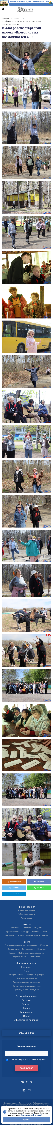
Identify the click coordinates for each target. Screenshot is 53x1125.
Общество (38, 928)
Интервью (9, 935)
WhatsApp (40, 887)
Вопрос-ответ (14, 949)
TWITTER (15, 887)
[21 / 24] (26, 755)
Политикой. (37, 1115)
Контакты (26, 967)
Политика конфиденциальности (26, 986)
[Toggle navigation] (48, 9)
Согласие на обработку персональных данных (27, 1059)
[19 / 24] (26, 685)
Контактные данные (26, 910)
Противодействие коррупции (26, 990)
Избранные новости (26, 914)
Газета (26, 941)
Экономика (15, 928)
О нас (27, 971)
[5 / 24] (26, 197)
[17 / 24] (26, 615)
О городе (29, 974)
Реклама (26, 1000)
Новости (26, 924)
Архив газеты (26, 918)
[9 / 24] (26, 337)
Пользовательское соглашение (26, 982)
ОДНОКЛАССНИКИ (15, 881)
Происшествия (12, 931)
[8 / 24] (26, 302)
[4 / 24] (26, 162)
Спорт (44, 931)
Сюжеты (20, 935)
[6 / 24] (26, 232)
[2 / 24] (26, 93)
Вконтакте (41, 881)
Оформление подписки (26, 1020)
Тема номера (34, 957)
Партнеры (39, 974)
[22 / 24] (26, 789)
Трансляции (26, 1012)
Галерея (26, 1004)
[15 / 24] (26, 546)
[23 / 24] (26, 824)
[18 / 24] (26, 650)
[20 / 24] (26, 720)
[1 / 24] (26, 58)
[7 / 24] (26, 267)
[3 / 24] (26, 127)
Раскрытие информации (26, 978)
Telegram (16, 894)
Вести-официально (26, 996)
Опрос (26, 1016)
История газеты (16, 974)
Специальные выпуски (15, 945)
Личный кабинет (26, 906)
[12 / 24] (26, 441)
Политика (27, 928)
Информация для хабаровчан (31, 953)
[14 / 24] (26, 511)
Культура (25, 931)
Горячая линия (19, 957)
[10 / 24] (26, 371)
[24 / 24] (26, 859)
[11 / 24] (26, 406)
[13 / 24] (26, 476)
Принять (26, 1120)
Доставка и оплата (26, 963)
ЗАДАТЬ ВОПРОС (26, 1033)
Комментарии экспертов (37, 935)
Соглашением (26, 1115)
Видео (26, 1008)
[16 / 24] (26, 580)
